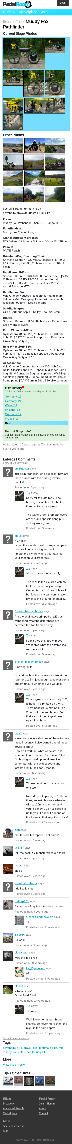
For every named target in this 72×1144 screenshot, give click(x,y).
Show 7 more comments (16, 1038)
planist (8, 989)
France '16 (12, 418)
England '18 (12, 409)
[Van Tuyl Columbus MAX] (50, 1081)
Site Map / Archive (13, 1126)
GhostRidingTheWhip (19, 920)
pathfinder (24, 1052)
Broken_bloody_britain (8, 615)
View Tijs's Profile (14, 1064)
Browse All (9, 1103)
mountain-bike (48, 1047)
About (42, 1108)
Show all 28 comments (15, 462)
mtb (61, 1047)
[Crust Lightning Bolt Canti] (8, 1081)
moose (8, 869)
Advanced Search (13, 1108)
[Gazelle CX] (18, 1081)
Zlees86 (8, 938)
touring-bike (39, 1052)
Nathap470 (8, 905)
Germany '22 (13, 396)
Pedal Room (17, 5)
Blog (5, 1130)
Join (44, 12)
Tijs (43, 444)
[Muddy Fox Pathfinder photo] (24, 40)
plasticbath (8, 956)
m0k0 (8, 736)
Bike (8, 423)
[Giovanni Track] (29, 1081)
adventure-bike (12, 1047)
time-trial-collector (8, 887)
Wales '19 (11, 405)
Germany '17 (13, 414)
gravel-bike (31, 1047)
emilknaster (8, 472)
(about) (23, 387)
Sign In (50, 1103)
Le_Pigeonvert (19, 972)
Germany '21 (13, 401)
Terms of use (49, 1140)
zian (8, 833)
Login (63, 2)
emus (8, 539)
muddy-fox (9, 1052)
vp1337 (8, 851)
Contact (43, 1113)
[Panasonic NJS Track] (39, 1081)
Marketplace (28, 12)
